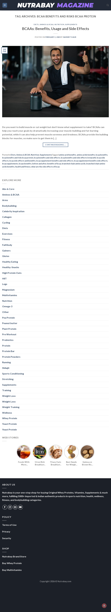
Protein (6, 345)
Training (6, 390)
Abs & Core (8, 189)
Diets (36, 24)
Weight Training (10, 407)
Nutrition (59, 24)
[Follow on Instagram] (10, 507)
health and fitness (22, 166)
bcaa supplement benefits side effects (91, 161)
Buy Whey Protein (12, 563)
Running (6, 362)
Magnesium (8, 289)
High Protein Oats (12, 272)
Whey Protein (9, 418)
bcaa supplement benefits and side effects (54, 161)
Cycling (6, 222)
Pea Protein (8, 317)
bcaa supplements (10, 163)
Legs (4, 284)
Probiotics (7, 340)
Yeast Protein (9, 423)
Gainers (6, 250)
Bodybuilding (9, 205)
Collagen (7, 216)
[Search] (108, 5)
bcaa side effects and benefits (22, 161)
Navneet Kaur (69, 37)
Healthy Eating (10, 261)
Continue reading (55, 145)
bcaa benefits (102, 155)
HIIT (4, 278)
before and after (39, 163)
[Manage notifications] (104, 605)
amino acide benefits (86, 155)
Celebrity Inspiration (13, 211)
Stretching (7, 379)
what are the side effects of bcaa (45, 166)
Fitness (6, 239)
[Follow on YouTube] (20, 507)
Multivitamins (9, 295)
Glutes (5, 256)
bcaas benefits (25, 163)
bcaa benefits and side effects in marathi (78, 158)
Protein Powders (11, 356)
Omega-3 (7, 306)
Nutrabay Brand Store (14, 556)
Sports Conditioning (13, 373)
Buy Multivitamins (12, 570)
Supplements (71, 24)
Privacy (6, 531)
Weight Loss (9, 395)
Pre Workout (9, 334)
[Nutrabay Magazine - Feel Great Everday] (55, 5)
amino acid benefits (67, 155)
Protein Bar (8, 351)
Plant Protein (9, 328)
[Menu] (4, 5)
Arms (5, 200)
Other (5, 312)
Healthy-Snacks (10, 267)
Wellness (7, 412)
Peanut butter (9, 323)
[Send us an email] (15, 507)
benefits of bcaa (54, 163)
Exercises (7, 233)
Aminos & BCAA (46, 24)
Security (6, 538)
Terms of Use (9, 524)
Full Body (7, 244)
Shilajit (5, 368)
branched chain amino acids (74, 163)
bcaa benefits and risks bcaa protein (17, 158)
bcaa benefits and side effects (47, 158)
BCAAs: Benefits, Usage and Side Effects (55, 28)
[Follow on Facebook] (4, 507)
